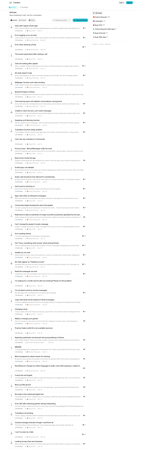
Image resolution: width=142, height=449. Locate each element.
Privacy (101, 44)
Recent (15, 20)
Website (107, 44)
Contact (95, 44)
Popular (23, 20)
